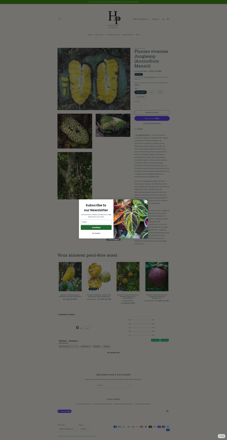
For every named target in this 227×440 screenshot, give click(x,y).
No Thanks (96, 233)
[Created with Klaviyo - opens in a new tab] (113, 239)
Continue (96, 227)
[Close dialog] (145, 201)
